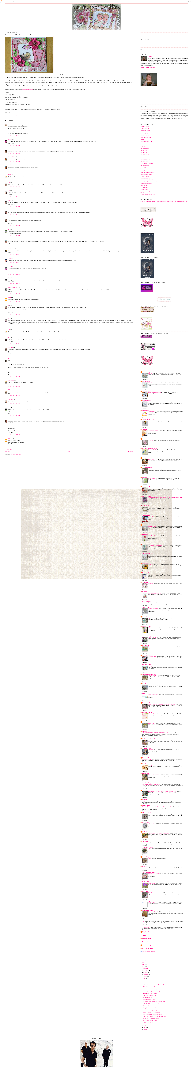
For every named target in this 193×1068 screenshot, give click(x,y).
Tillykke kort (151, 440)
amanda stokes (11, 164)
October (145, 972)
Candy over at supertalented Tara (149, 801)
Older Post (130, 451)
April (144, 1025)
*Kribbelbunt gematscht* (153, 627)
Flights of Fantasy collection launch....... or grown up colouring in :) (162, 704)
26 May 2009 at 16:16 (14, 196)
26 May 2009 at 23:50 (14, 301)
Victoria (9, 200)
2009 (143, 966)
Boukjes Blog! (145, 477)
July (144, 978)
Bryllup (149, 858)
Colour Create (143, 201)
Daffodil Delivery (151, 723)
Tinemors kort (145, 773)
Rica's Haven (145, 866)
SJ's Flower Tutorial (145, 176)
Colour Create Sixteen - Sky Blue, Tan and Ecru (153, 1003)
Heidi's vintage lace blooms (146, 146)
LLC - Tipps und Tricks (153, 666)
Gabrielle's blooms (144, 143)
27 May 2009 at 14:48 (14, 403)
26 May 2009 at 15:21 (14, 153)
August (145, 976)
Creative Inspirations (169, 201)
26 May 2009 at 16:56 (14, 206)
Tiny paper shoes (144, 187)
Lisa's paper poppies (145, 154)
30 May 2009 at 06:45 (14, 434)
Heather (9, 419)
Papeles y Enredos (146, 805)
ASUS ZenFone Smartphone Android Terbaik (151, 784)
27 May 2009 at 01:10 (14, 334)
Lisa (9, 182)
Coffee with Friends (152, 411)
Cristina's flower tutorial (146, 132)
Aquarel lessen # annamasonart (154, 535)
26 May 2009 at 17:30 (14, 225)
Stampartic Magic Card (145, 178)
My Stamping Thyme (147, 712)
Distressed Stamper (146, 901)
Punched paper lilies (145, 167)
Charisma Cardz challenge (27, 89)
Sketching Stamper (146, 496)
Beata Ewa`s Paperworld (147, 847)
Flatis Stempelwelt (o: (147, 515)
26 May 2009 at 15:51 (14, 187)
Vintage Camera (151, 892)
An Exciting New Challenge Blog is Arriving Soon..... (154, 1001)
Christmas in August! (152, 526)
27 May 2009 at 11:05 (14, 355)
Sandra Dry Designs (146, 702)
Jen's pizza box (144, 150)
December (145, 968)
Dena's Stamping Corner (147, 553)
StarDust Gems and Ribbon (148, 951)
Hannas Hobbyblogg (146, 748)
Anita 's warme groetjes (147, 372)
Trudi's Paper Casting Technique (147, 191)
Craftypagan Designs (147, 757)
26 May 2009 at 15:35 (14, 161)
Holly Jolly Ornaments (152, 382)
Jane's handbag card (145, 148)
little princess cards (146, 601)
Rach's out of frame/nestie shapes (148, 172)
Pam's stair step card (145, 165)
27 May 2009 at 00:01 (14, 326)
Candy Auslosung (151, 516)
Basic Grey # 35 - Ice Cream (149, 1005)
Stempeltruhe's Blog (146, 626)
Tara (150, 56)
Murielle (10, 438)
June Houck (10, 149)
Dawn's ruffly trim (145, 133)
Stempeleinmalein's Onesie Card (147, 180)
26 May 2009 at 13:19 (14, 135)
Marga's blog (145, 534)
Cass (9, 190)
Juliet (9, 337)
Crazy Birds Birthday (152, 449)
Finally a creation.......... (153, 902)
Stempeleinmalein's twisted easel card (149, 181)
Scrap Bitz (144, 763)
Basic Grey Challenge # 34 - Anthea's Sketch (152, 1014)
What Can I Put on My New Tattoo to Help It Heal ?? (158, 833)
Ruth (9, 229)
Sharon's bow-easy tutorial (146, 174)
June (144, 980)
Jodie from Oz (145, 822)
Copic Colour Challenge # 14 (149, 995)
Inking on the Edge (146, 544)
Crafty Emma (145, 841)
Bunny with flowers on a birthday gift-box (156, 740)
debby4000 (10, 347)
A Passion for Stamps (151, 201)
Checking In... (151, 765)
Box (143, 921)
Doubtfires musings (146, 945)
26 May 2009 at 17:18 (14, 214)
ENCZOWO (145, 582)
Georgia (9, 122)
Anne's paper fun (146, 458)
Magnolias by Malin (146, 920)
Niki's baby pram (144, 161)
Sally (9, 329)
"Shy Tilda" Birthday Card (153, 873)
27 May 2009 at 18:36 (14, 415)
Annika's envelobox (145, 126)
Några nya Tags (151, 618)
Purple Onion (151, 554)
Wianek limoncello (152, 421)
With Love (150, 373)
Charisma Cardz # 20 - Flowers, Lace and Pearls (19, 35)
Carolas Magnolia (146, 927)
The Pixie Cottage (178, 201)
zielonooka (144, 731)
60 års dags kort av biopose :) (154, 774)
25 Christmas (150, 685)
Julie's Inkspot (145, 645)
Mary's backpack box (145, 157)
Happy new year (151, 402)
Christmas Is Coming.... (147, 759)
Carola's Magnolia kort (147, 926)
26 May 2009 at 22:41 (14, 293)
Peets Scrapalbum (146, 381)
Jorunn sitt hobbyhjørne (147, 948)
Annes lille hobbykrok (147, 572)
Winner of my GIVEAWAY (153, 488)
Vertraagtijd (150, 564)
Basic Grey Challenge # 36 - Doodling (151, 991)
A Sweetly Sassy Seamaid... (153, 430)
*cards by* (144, 935)
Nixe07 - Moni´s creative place (149, 505)
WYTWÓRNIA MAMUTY (148, 419)
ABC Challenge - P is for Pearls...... (151, 986)
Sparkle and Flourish (12, 239)
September (145, 974)
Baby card (150, 574)
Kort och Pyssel (145, 616)
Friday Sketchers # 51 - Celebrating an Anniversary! (154, 1008)
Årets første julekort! (152, 675)
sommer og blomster (152, 637)
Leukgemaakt (145, 563)
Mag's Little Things (146, 782)
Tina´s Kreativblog (146, 664)
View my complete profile (148, 67)
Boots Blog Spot (145, 410)
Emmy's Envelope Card (146, 137)
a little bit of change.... (152, 656)
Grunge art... (144, 602)
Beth (9, 389)
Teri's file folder (144, 185)
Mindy (143, 693)
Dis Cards (144, 722)
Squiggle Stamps (160, 201)
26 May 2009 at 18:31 (14, 235)
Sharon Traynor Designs (13, 287)
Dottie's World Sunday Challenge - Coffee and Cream (154, 984)
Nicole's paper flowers (145, 159)
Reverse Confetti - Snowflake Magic (155, 545)
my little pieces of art (147, 655)
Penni (9, 358)
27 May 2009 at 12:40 (14, 386)
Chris (9, 318)
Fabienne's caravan (145, 139)
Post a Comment (8, 449)
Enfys (9, 407)
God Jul (149, 848)
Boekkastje (150, 814)
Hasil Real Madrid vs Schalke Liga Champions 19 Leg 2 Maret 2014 (162, 791)
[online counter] (144, 49)
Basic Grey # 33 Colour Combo (150, 1020)
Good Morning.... (145, 842)
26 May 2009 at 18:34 (14, 245)
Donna (9, 258)
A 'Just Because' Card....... (148, 997)
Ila (8, 210)
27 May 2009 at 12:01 (14, 376)
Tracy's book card (144, 189)
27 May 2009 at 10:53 (14, 343)
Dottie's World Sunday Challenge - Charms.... (153, 1010)
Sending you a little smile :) (148, 738)
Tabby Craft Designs (146, 931)
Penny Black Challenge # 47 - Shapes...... (152, 1018)
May (144, 983)
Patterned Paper (146, 391)
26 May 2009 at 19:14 (14, 254)
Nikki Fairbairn (11, 156)
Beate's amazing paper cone (146, 128)
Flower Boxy (150, 583)
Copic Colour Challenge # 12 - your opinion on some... (155, 1016)
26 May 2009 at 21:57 (14, 274)
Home (69, 451)
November (145, 970)
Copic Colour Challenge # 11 (149, 1022)
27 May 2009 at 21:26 (14, 425)
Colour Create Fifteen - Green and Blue (151, 1012)
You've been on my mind (153, 646)
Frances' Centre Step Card (146, 141)
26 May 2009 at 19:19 (14, 262)
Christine (10, 266)
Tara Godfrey (11, 248)
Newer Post (7, 451)
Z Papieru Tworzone (146, 938)
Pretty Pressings (145, 683)
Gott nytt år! (150, 749)
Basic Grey (184, 201)
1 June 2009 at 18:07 (14, 446)
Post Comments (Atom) (15, 454)
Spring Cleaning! (151, 883)
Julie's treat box (144, 152)
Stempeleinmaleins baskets (146, 183)
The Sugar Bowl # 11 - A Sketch (150, 993)
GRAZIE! (150, 468)
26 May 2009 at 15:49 (14, 179)
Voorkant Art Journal (152, 478)
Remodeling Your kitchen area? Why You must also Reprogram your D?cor (157, 806)
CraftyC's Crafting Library (148, 872)
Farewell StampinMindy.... (153, 694)
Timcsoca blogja (145, 941)
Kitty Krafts (145, 891)
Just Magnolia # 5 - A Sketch (149, 999)
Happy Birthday (151, 459)
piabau (143, 438)
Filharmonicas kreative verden (149, 674)
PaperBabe (144, 429)
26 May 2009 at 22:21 (14, 283)
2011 (143, 962)
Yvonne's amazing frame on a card (148, 194)
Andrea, (9, 174)
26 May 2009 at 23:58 (14, 314)
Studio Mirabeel (145, 591)
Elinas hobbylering (146, 636)
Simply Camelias (151, 713)
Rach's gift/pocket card (145, 170)
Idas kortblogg (145, 831)
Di (8, 305)
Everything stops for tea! (153, 608)
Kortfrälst (144, 799)
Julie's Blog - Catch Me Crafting (149, 448)
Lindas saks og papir (147, 856)
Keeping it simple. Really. (153, 911)
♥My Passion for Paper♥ (147, 812)
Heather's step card (145, 145)
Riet (9, 218)
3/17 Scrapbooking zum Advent (154, 593)
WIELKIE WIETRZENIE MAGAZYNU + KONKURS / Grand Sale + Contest (157, 732)
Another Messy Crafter (147, 910)
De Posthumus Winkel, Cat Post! (154, 392)
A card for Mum (151, 823)
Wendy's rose (143, 192)
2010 (143, 964)
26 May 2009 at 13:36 (14, 145)
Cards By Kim (145, 607)
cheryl (9, 297)
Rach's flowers (144, 168)
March (144, 1027)
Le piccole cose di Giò (147, 467)
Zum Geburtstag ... (152, 507)
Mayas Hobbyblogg (146, 400)
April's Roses (145, 790)
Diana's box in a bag (145, 135)
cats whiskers (11, 380)
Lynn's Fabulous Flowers (146, 156)
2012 (143, 960)
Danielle (10, 139)
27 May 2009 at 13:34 (14, 395)
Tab (9, 277)
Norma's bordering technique (147, 163)
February (145, 1029)
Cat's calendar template (145, 130)
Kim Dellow (10, 399)
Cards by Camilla (146, 486)
